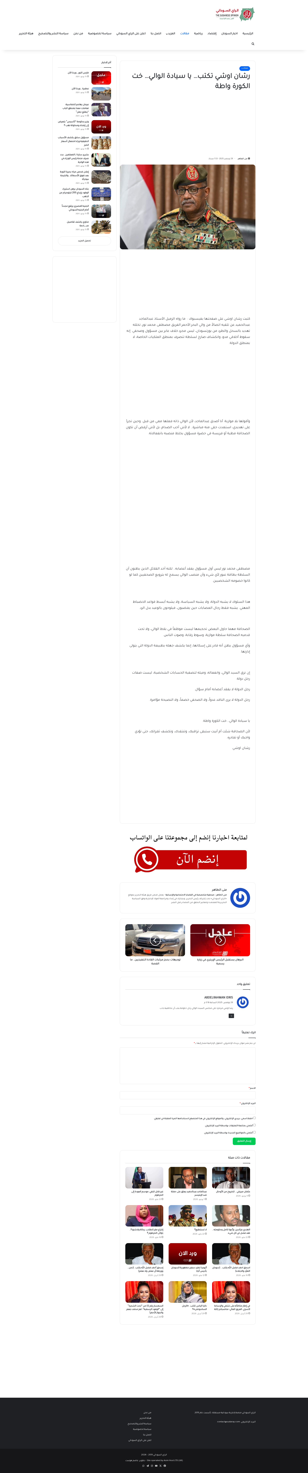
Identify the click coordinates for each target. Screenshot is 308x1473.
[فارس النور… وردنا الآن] (101, 78)
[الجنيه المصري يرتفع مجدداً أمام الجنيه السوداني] (101, 211)
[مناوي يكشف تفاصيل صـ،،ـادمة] (101, 227)
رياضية (198, 33)
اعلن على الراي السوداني (131, 33)
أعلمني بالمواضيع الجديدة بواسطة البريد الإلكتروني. (228, 1133)
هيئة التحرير (26, 33)
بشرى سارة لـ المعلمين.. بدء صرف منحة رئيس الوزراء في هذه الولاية (74, 159)
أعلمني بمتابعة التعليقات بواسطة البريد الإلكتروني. (229, 1126)
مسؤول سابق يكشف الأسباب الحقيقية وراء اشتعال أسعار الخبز (73, 142)
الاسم (252, 1088)
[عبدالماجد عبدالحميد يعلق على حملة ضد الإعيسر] (188, 1177)
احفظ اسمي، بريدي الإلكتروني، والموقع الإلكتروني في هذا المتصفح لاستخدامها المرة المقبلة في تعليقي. (203, 1119)
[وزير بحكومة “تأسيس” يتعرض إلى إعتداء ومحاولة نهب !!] (101, 127)
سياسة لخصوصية (99, 33)
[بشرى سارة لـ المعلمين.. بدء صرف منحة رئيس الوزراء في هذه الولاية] (101, 160)
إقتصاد (212, 33)
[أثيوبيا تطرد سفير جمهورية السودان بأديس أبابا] (188, 1254)
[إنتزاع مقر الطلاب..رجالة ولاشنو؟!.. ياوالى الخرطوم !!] (144, 1216)
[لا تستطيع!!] (188, 1216)
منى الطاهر (242, 159)
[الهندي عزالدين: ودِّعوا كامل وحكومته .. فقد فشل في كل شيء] (231, 1216)
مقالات (184, 33)
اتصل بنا (156, 33)
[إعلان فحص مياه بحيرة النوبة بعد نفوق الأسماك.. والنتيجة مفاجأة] (101, 177)
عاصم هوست (131, 1461)
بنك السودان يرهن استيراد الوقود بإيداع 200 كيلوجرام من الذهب (74, 193)
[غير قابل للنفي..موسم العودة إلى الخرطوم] (144, 1177)
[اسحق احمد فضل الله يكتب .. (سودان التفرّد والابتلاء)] (231, 1254)
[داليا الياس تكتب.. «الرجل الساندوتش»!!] (188, 1292)
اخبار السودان (229, 33)
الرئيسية (248, 33)
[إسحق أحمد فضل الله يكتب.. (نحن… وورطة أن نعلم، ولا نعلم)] (144, 1254)
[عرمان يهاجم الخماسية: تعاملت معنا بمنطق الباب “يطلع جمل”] (101, 109)
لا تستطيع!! (200, 1230)
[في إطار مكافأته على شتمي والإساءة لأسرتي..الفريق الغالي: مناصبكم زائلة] (231, 1292)
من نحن (78, 33)
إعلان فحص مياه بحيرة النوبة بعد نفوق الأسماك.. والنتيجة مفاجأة (74, 176)
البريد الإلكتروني (248, 1103)
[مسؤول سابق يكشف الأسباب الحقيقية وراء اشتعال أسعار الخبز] (101, 142)
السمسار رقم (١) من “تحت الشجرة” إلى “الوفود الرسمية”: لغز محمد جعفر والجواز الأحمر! (144, 1309)
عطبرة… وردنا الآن (80, 89)
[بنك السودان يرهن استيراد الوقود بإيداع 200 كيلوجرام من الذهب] (101, 194)
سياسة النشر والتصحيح (53, 33)
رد (231, 1016)
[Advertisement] (223, 122)
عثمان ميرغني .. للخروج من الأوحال (233, 1192)
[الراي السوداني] (235, 14)
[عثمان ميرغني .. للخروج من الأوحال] (231, 1177)
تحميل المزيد (84, 241)
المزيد (171, 33)
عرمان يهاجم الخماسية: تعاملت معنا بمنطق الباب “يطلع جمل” (76, 109)
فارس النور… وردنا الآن (78, 73)
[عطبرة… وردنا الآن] (101, 93)
